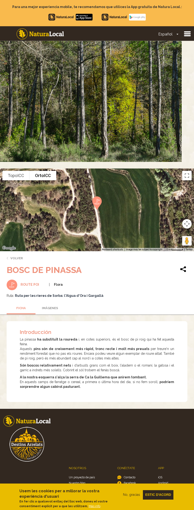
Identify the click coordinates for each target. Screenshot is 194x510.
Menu (187, 33)
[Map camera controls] (187, 224)
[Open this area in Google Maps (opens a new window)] (9, 248)
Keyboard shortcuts (112, 249)
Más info (94, 506)
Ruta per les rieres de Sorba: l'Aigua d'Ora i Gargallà (59, 296)
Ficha (21, 308)
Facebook (130, 483)
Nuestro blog (77, 483)
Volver (16, 258)
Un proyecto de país (82, 477)
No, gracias (131, 495)
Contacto (129, 477)
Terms (189, 249)
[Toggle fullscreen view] (187, 175)
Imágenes (50, 308)
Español (165, 34)
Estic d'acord (158, 495)
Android (163, 483)
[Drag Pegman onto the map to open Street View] (187, 241)
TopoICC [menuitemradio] (16, 175)
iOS (160, 477)
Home (40, 33)
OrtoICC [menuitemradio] (43, 175)
